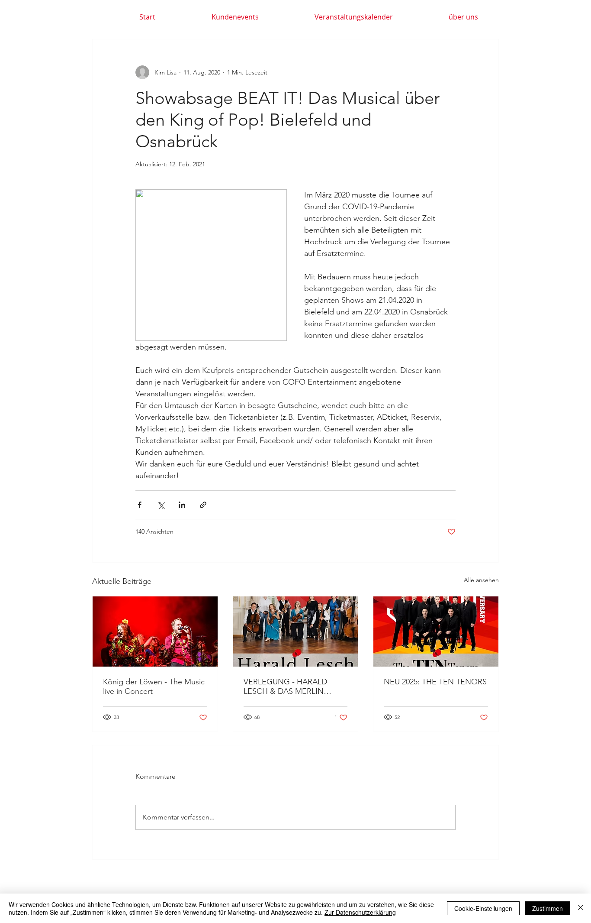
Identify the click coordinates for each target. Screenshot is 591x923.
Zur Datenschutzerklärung (360, 912)
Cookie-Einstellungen (483, 908)
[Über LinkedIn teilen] (182, 505)
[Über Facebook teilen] (139, 505)
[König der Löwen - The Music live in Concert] (155, 631)
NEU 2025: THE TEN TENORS (435, 682)
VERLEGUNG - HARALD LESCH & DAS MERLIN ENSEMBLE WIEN (285, 686)
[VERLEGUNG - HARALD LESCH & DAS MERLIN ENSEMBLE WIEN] (295, 631)
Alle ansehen (481, 580)
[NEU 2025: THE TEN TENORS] (435, 631)
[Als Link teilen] (203, 505)
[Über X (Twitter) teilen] (161, 505)
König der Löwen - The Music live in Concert (154, 686)
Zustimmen (547, 908)
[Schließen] (580, 908)
